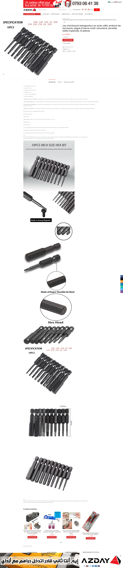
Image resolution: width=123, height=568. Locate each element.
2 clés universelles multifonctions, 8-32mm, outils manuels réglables (90, 533)
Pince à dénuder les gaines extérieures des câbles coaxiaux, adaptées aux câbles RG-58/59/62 (32, 532)
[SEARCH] (70, 9)
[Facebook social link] (65, 51)
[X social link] (67, 51)
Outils (68, 18)
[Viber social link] (75, 51)
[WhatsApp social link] (72, 51)
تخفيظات (96, 9)
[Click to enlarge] (3, 74)
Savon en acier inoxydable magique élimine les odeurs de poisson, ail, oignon (71, 532)
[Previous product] (63, 22)
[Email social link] (69, 51)
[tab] (52, 81)
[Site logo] (29, 9)
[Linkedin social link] (70, 51)
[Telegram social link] (74, 51)
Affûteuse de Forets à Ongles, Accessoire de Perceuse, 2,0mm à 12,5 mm (52, 532)
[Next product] (65, 22)
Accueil (63, 18)
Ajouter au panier (68, 40)
